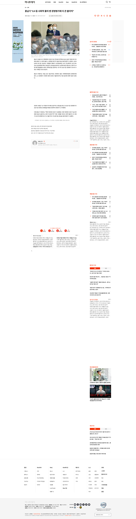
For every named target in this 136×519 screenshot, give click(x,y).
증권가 (25, 484)
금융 (90, 471)
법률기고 (52, 491)
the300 (61, 2)
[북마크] (107, 16)
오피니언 (96, 488)
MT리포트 (48, 2)
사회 (90, 478)
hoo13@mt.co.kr (42, 143)
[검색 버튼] (106, 2)
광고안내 (59, 513)
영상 (102, 478)
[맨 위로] (133, 513)
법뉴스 (51, 471)
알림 (102, 491)
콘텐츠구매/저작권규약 (71, 513)
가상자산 (26, 481)
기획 (77, 481)
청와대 (38, 474)
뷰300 (38, 484)
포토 (102, 481)
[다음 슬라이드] (77, 141)
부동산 (90, 481)
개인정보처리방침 (36, 513)
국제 (95, 484)
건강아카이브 (66, 481)
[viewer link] (77, 52)
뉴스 (64, 471)
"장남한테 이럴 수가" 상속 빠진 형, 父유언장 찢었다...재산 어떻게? (99, 101)
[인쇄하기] (110, 16)
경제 (28, 7)
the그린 (65, 488)
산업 (90, 474)
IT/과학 (90, 484)
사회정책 (96, 478)
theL (67, 2)
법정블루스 (52, 481)
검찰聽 (51, 484)
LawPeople (52, 488)
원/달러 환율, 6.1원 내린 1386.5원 (98, 453)
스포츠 (103, 471)
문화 (95, 481)
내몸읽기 (65, 474)
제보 (102, 488)
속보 (90, 491)
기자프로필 (104, 485)
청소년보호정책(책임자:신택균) (47, 513)
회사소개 (26, 513)
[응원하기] (44, 141)
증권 (55, 2)
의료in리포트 (65, 478)
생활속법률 (52, 478)
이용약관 (55, 513)
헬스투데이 (65, 484)
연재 (77, 478)
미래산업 (91, 488)
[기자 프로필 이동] (34, 143)
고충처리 (78, 513)
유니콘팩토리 (83, 2)
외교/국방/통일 (40, 478)
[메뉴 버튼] (109, 2)
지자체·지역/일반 (41, 481)
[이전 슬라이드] (73, 141)
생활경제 (96, 474)
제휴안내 (64, 513)
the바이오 (74, 2)
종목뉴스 (26, 474)
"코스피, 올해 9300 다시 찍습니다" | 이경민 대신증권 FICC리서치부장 (100, 399)
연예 (102, 467)
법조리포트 (52, 474)
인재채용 (31, 513)
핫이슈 (77, 474)
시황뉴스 (26, 471)
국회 (38, 471)
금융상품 (26, 478)
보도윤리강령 (83, 513)
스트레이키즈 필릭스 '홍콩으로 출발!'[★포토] (100, 382)
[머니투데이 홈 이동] (30, 502)
